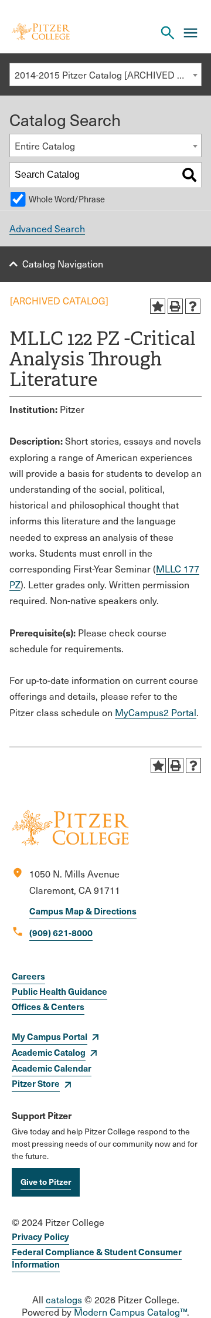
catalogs (64, 1299)
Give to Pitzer (46, 1181)
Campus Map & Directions (83, 910)
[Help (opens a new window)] (192, 306)
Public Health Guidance (59, 991)
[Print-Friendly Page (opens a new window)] (175, 306)
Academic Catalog (49, 1052)
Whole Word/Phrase (67, 199)
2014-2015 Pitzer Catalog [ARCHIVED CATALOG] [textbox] (108, 75)
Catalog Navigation (62, 263)
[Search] (189, 175)
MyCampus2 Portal (155, 712)
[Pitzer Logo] (41, 32)
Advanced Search (47, 228)
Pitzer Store (36, 1083)
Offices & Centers (48, 1006)
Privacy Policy (40, 1236)
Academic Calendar (51, 1068)
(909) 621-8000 (61, 932)
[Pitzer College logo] (70, 842)
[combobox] (105, 74)
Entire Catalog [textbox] (45, 146)
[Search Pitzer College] (167, 33)
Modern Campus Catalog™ (130, 1312)
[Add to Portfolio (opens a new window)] (157, 306)
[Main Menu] (190, 33)
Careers (28, 976)
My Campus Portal (49, 1036)
